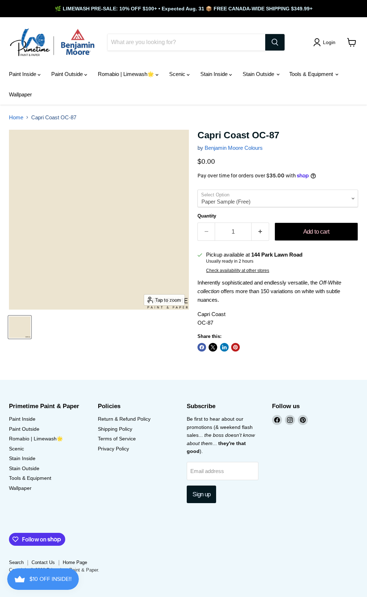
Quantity (206, 216)
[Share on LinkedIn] (224, 347)
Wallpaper (20, 94)
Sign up (201, 494)
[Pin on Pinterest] (235, 347)
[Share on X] (213, 347)
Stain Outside (259, 74)
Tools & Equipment (311, 74)
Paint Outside (67, 74)
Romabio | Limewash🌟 (127, 74)
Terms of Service (117, 438)
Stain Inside (214, 74)
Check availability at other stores (237, 270)
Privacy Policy (113, 449)
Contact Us (43, 562)
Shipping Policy (115, 429)
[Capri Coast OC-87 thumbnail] (19, 327)
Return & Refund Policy (124, 419)
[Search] (275, 42)
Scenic (178, 74)
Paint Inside (23, 74)
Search (16, 562)
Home (16, 117)
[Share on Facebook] (201, 347)
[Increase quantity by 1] (260, 232)
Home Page (75, 562)
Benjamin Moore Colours (234, 148)
